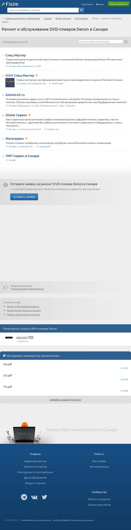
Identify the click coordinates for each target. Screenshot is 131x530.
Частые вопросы (99, 466)
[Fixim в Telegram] (24, 497)
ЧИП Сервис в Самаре (22, 156)
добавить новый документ (66, 399)
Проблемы (87, 4)
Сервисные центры (35, 461)
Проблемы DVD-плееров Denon (27, 288)
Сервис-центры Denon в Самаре (23, 314)
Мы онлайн (99, 461)
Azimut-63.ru (15, 95)
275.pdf (7, 375)
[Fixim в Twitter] (44, 497)
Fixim (12, 4)
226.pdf (7, 364)
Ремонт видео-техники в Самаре (24, 310)
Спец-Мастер (15, 55)
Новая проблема (119, 4)
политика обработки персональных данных (73, 520)
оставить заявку (24, 196)
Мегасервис (14, 138)
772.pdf (7, 386)
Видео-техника (63, 18)
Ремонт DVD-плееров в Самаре (23, 306)
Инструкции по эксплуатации (35, 472)
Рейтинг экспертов (99, 499)
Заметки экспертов (35, 466)
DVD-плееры (81, 18)
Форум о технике (35, 483)
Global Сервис (16, 115)
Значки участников (99, 504)
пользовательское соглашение (36, 520)
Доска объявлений (35, 477)
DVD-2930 (21, 337)
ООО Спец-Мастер (19, 75)
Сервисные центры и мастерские (22, 18)
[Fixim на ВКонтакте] (34, 497)
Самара (48, 18)
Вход (101, 4)
